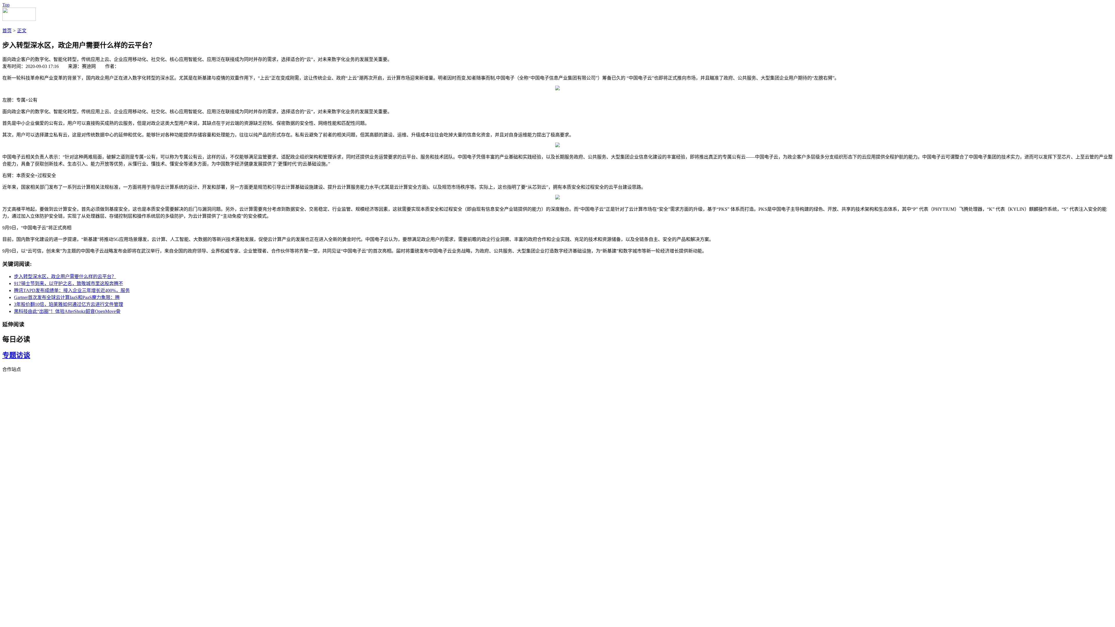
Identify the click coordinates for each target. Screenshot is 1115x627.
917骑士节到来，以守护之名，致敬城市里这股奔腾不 (68, 283)
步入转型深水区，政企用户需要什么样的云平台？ (65, 276)
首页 (7, 30)
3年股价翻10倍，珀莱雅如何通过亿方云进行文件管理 (68, 304)
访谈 (23, 355)
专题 (9, 355)
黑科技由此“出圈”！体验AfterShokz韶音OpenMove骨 (67, 311)
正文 (21, 30)
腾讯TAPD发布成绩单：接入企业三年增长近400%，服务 (72, 290)
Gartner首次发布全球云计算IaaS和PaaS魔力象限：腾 (67, 297)
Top (6, 4)
